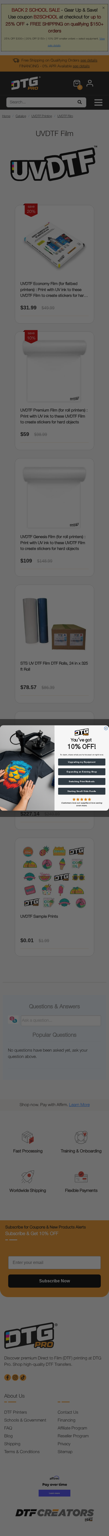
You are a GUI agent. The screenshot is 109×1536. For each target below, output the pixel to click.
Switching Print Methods (82, 781)
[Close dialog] (106, 728)
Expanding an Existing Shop (82, 772)
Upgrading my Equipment (82, 762)
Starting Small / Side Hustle (81, 791)
